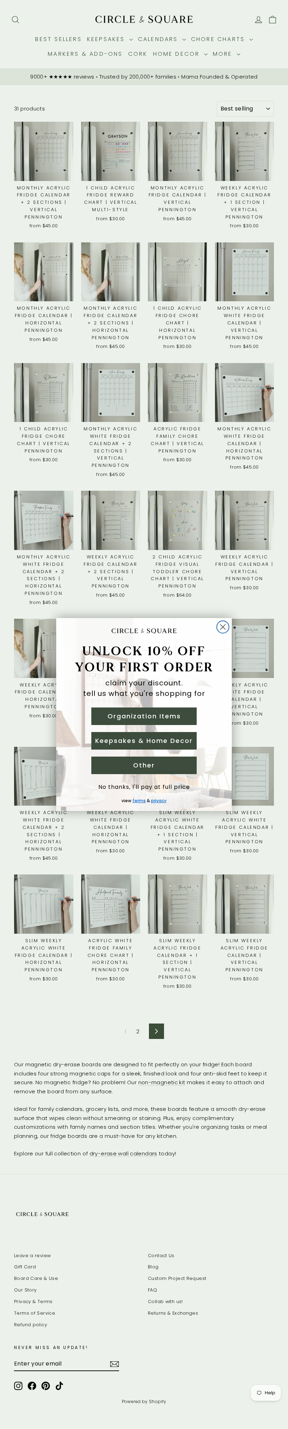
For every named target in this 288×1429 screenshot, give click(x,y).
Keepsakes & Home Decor (144, 740)
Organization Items (144, 716)
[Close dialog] (223, 627)
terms (139, 801)
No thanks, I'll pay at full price (144, 787)
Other (144, 765)
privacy (158, 801)
